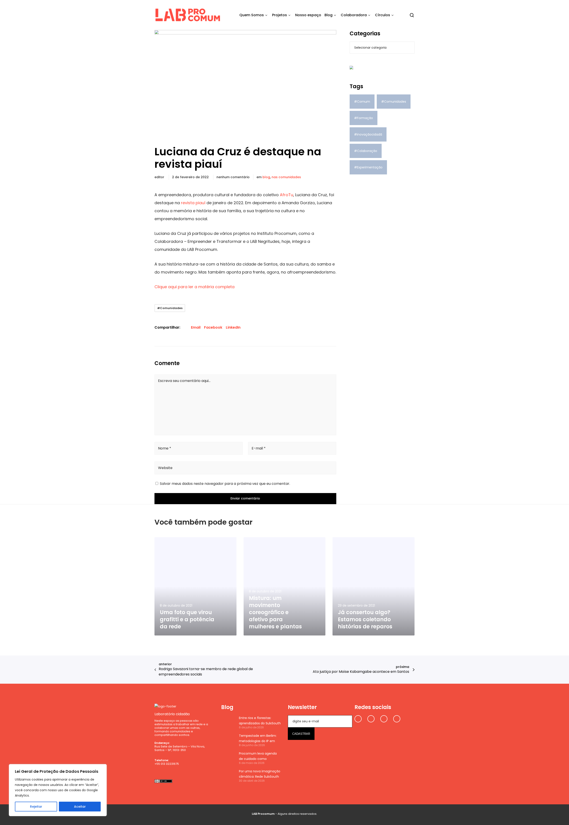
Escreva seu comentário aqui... (184, 380)
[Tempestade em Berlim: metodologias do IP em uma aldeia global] (227, 740)
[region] (58, 790)
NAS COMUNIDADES (286, 177)
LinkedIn (233, 327)
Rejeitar (36, 806)
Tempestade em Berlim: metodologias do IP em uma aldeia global (257, 738)
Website (165, 467)
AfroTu (286, 195)
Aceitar (80, 806)
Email (195, 327)
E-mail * (259, 448)
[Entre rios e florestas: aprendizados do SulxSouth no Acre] (227, 722)
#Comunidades (169, 308)
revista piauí (193, 203)
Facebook (213, 327)
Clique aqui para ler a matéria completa (194, 287)
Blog (266, 177)
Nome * (164, 448)
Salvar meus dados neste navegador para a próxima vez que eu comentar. (225, 483)
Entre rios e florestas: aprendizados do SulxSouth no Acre (260, 721)
